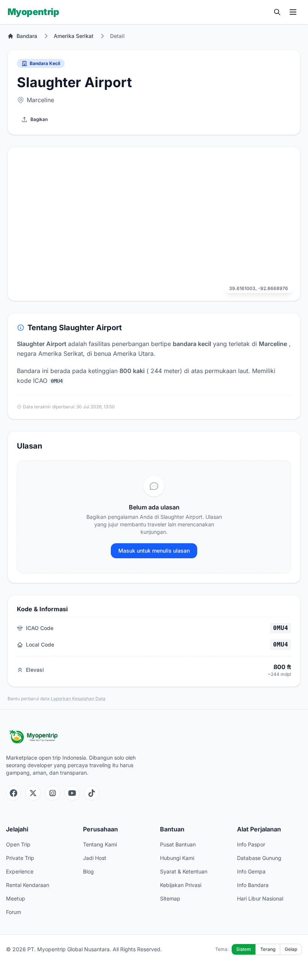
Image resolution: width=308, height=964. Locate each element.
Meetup (15, 898)
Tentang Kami (100, 844)
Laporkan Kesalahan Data (78, 698)
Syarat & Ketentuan (183, 871)
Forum (13, 912)
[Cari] (277, 12)
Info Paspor (251, 844)
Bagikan (39, 119)
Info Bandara (253, 885)
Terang (267, 949)
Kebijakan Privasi (180, 885)
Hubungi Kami (177, 858)
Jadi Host (94, 858)
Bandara (27, 36)
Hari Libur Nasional (260, 898)
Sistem (243, 949)
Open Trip (18, 844)
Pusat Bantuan (178, 844)
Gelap (291, 949)
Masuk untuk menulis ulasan (154, 550)
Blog (88, 871)
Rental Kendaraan (27, 885)
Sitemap (170, 898)
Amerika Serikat (74, 36)
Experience (19, 871)
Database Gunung (259, 858)
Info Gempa (251, 871)
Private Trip (20, 858)
